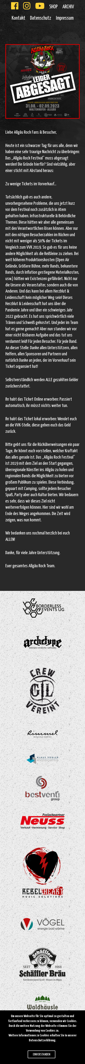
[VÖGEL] (42, 924)
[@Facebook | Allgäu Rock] (15, 7)
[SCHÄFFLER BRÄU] (42, 965)
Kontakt (18, 18)
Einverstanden (41, 1054)
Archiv (68, 6)
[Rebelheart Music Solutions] (42, 872)
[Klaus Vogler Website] (42, 758)
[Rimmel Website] (42, 733)
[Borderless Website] (42, 607)
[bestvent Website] (42, 788)
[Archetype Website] (42, 642)
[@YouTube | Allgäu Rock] (40, 7)
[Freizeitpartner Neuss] (42, 821)
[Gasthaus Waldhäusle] (42, 1005)
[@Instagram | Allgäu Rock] (27, 7)
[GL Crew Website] (42, 690)
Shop (53, 6)
